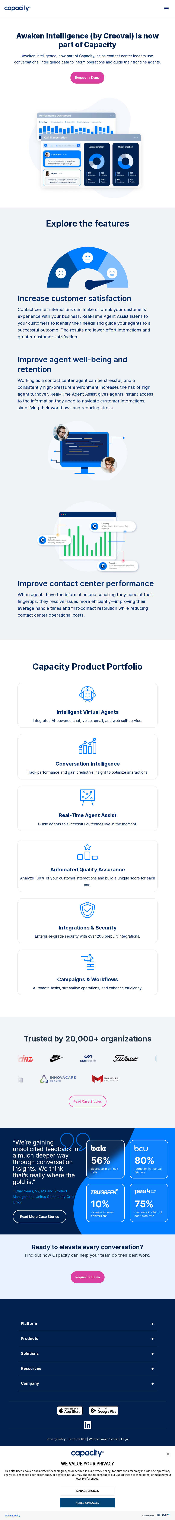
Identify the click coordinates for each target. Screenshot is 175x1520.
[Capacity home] (17, 8)
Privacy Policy (12, 1515)
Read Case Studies (87, 1101)
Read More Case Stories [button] (39, 1216)
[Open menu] (166, 8)
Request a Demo (87, 77)
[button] (168, 1454)
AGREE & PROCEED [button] (87, 1503)
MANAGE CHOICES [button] (87, 1491)
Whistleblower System (103, 1439)
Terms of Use (77, 1439)
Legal (124, 1439)
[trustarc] (163, 1515)
